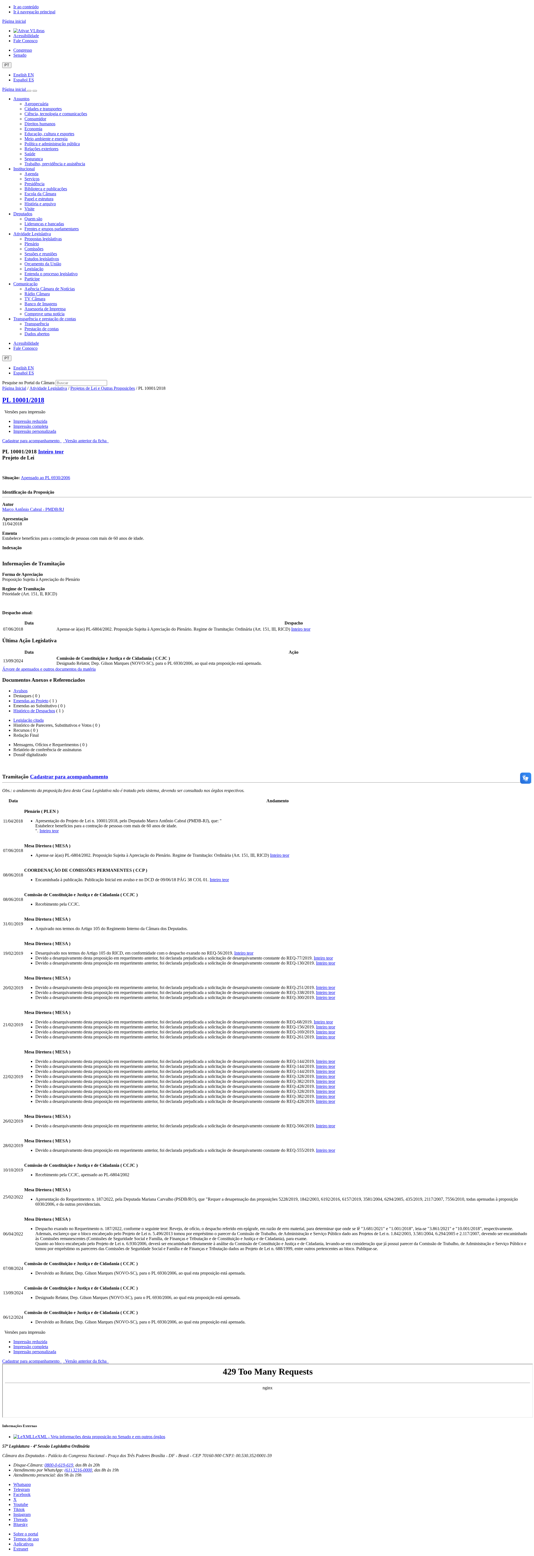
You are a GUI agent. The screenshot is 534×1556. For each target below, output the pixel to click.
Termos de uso (26, 1539)
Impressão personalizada (34, 431)
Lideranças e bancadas (44, 223)
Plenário (31, 243)
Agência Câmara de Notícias (49, 288)
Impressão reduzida (30, 421)
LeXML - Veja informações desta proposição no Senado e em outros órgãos (99, 1436)
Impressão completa (30, 426)
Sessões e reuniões (40, 253)
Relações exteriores (41, 148)
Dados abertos (37, 333)
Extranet (20, 1549)
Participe (32, 278)
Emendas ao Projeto (30, 700)
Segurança (33, 158)
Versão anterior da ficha (86, 440)
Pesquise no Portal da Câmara (28, 382)
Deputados (22, 213)
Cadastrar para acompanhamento (32, 440)
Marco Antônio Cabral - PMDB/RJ (33, 509)
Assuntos (21, 98)
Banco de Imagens (40, 303)
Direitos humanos (39, 123)
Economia (33, 128)
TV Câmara (34, 298)
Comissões (33, 248)
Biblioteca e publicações (45, 188)
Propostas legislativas (43, 238)
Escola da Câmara (40, 193)
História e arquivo (40, 203)
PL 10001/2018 (23, 400)
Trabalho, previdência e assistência (54, 163)
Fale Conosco (25, 40)
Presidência (34, 183)
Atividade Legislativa (32, 233)
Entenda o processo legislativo (51, 273)
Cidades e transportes (43, 108)
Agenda (31, 173)
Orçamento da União (42, 263)
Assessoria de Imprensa (45, 308)
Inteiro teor (51, 451)
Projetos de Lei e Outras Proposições (102, 388)
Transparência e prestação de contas (44, 318)
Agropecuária (36, 103)
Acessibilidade (26, 35)
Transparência (36, 323)
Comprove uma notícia (44, 313)
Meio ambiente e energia (46, 138)
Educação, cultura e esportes (49, 133)
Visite (29, 208)
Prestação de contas (41, 328)
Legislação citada (28, 720)
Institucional (24, 168)
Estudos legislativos (41, 258)
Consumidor (35, 118)
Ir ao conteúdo (26, 6)
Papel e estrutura (38, 198)
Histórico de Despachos (34, 710)
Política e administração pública (52, 143)
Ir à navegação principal (34, 11)
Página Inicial (14, 388)
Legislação (33, 268)
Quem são (33, 218)
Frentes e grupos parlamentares (51, 228)
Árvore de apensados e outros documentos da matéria (49, 669)
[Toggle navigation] (29, 91)
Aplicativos (23, 1544)
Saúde (29, 153)
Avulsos (20, 690)
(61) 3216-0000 (78, 1470)
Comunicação (25, 283)
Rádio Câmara (37, 293)
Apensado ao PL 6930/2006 (45, 477)
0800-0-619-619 (58, 1465)
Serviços (31, 178)
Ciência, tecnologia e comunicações (55, 113)
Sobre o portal (25, 1534)
